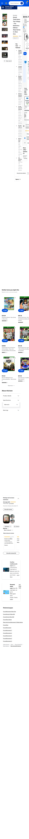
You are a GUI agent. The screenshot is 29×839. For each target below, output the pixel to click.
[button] (16, 46)
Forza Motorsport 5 (7, 635)
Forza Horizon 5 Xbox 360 (9, 614)
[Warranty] (17, 404)
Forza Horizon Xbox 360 (8, 617)
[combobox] (16, 3)
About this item (7, 391)
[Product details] (18, 396)
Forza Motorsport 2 (7, 633)
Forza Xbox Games (7, 619)
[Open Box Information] (27, 46)
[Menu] (2, 3)
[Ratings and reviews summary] (18, 498)
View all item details (21, 173)
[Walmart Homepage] (6, 3)
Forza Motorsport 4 (7, 641)
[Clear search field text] (19, 3)
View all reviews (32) (11, 553)
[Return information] (24, 33)
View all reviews (8, 509)
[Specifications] (18, 400)
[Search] (21, 3)
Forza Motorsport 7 (7, 630)
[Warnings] (18, 410)
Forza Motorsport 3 (7, 638)
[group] (19, 36)
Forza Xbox (5, 625)
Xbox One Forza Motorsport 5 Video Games (13, 622)
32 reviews (11, 503)
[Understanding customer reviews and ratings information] (17, 505)
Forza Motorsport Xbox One (9, 611)
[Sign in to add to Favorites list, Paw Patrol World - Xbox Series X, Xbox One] (15, 298)
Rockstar (15, 15)
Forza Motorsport (7, 627)
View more (10, 385)
